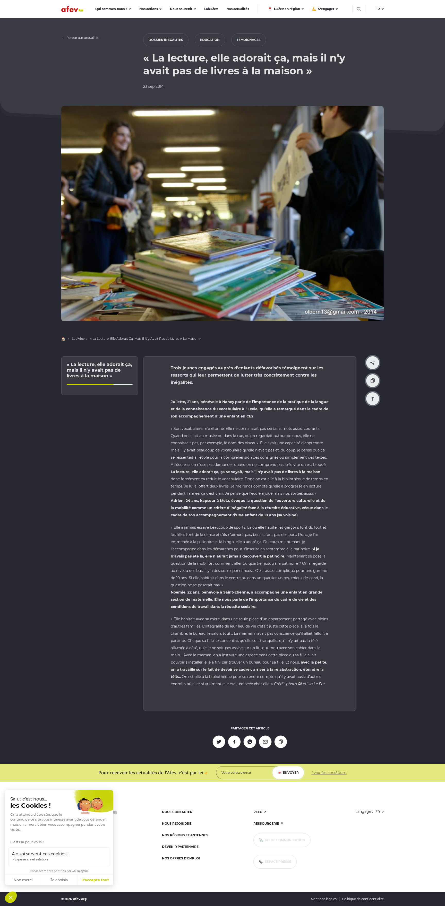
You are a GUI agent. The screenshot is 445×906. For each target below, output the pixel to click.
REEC (258, 812)
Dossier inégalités (166, 40)
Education (210, 40)
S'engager (325, 9)
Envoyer (291, 772)
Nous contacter (177, 812)
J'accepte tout (95, 880)
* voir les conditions (329, 772)
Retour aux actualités (82, 38)
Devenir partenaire (180, 847)
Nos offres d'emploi (181, 858)
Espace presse (277, 862)
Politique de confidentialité (363, 899)
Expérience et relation (31, 859)
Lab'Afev (211, 9)
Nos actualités (237, 9)
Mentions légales (324, 899)
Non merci (23, 880)
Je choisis (59, 880)
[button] (11, 897)
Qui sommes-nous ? (111, 9)
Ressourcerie (266, 823)
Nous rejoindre (176, 823)
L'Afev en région (286, 9)
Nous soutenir (181, 9)
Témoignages (249, 40)
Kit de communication (284, 840)
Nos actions (148, 9)
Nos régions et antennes (185, 835)
